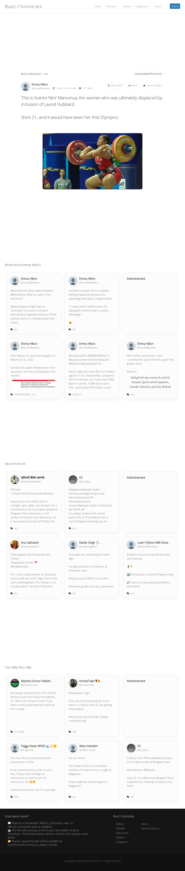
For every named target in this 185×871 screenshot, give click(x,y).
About (158, 6)
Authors (126, 6)
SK (81, 477)
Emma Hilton (40, 84)
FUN (16, 796)
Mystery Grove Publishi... (36, 681)
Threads (110, 6)
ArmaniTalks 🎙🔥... (90, 681)
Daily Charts (122, 833)
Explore (120, 823)
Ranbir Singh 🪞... (90, 543)
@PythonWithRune (147, 546)
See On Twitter (154, 85)
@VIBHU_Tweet (87, 750)
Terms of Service (150, 828)
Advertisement (136, 279)
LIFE (74, 731)
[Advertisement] (92, 43)
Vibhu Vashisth (88, 746)
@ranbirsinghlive (88, 546)
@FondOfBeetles (41, 88)
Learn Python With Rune (152, 543)
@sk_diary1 (85, 481)
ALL (46, 74)
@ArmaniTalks (86, 685)
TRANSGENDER (22, 394)
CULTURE (19, 731)
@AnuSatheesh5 (30, 546)
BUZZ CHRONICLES (31, 74)
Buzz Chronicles (23, 6)
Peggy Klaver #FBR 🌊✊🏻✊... (39, 746)
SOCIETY (77, 394)
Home (98, 6)
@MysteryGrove (29, 685)
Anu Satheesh (30, 543)
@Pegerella (27, 750)
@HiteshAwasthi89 (31, 481)
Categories (141, 6)
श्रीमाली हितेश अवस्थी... (33, 477)
